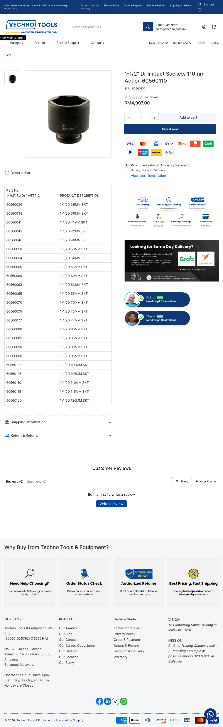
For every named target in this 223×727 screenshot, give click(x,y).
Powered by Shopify (69, 720)
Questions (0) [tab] (36, 481)
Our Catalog (68, 651)
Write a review (111, 504)
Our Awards (68, 628)
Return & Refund (156, 5)
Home (8, 54)
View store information (148, 176)
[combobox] (111, 27)
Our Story (66, 663)
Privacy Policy (112, 5)
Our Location (69, 657)
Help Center (156, 43)
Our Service (180, 43)
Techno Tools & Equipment (35, 720)
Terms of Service (89, 5)
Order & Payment (133, 5)
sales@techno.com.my (171, 29)
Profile (215, 43)
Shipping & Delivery (180, 5)
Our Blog (66, 634)
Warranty (85, 8)
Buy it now (170, 129)
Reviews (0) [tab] (14, 481)
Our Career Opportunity (77, 645)
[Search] (148, 27)
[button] (134, 97)
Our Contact (68, 640)
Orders (201, 43)
